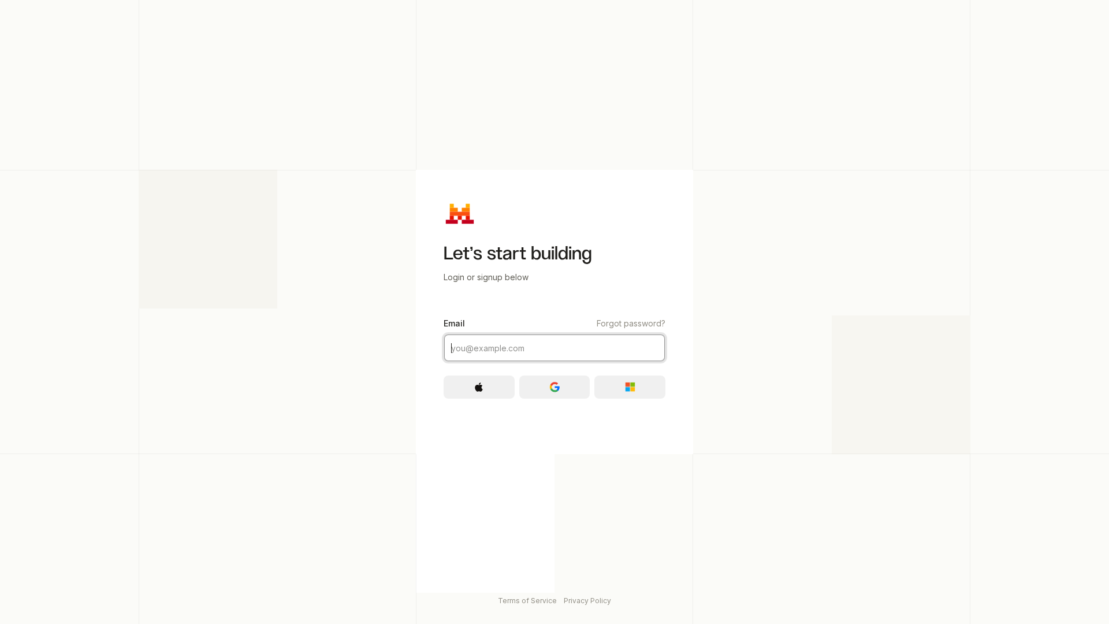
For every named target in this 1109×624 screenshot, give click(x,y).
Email (554, 323)
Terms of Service (527, 600)
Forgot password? (631, 323)
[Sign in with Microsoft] (629, 387)
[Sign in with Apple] (479, 387)
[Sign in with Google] (554, 387)
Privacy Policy (587, 600)
